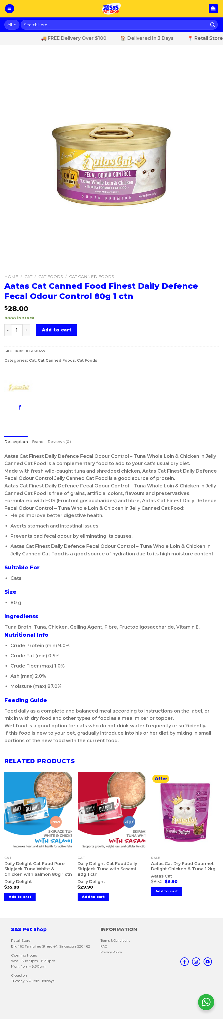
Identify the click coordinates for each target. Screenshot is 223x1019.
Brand (38, 441)
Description (16, 441)
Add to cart (57, 330)
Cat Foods (50, 276)
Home (11, 276)
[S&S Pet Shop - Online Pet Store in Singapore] (111, 8)
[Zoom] (12, 264)
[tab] (16, 442)
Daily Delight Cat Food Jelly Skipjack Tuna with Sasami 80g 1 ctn (107, 869)
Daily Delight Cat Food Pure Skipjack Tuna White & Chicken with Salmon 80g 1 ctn (38, 869)
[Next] (218, 844)
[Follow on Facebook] (184, 961)
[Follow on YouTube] (208, 961)
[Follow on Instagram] (196, 961)
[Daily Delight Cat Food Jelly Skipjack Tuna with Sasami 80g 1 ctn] (111, 812)
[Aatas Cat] (18, 387)
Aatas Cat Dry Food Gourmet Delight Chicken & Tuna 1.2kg (183, 866)
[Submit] (212, 25)
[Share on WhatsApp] (10, 407)
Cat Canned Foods (91, 276)
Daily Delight (18, 881)
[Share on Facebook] (20, 407)
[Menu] (9, 9)
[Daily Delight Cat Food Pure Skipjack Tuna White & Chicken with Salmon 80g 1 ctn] (38, 812)
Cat (28, 276)
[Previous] (4, 844)
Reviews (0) (59, 441)
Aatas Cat (161, 876)
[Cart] (213, 9)
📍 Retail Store (193, 38)
